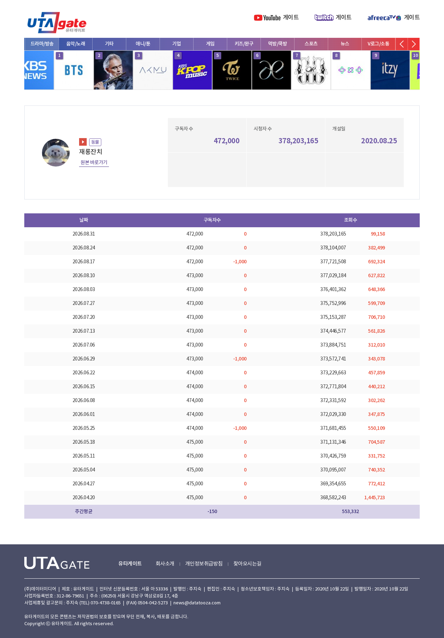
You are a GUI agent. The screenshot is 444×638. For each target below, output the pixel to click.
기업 (142, 44)
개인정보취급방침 (204, 564)
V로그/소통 (344, 44)
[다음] (413, 44)
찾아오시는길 (247, 564)
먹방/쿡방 (243, 44)
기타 (75, 44)
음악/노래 (41, 44)
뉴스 (311, 44)
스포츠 (277, 44)
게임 (176, 44)
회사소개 (165, 564)
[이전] (402, 44)
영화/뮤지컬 (378, 44)
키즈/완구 (210, 44)
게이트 (291, 17)
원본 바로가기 (94, 162)
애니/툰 (109, 44)
